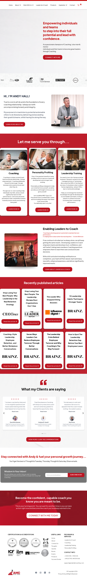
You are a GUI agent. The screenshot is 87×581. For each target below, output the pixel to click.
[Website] (49, 572)
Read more (15, 411)
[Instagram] (40, 572)
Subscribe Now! (76, 475)
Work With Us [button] (27, 5)
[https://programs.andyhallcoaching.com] (81, 5)
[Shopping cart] (78, 5)
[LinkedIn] (45, 572)
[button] (20, 5)
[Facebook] (36, 572)
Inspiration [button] (62, 5)
